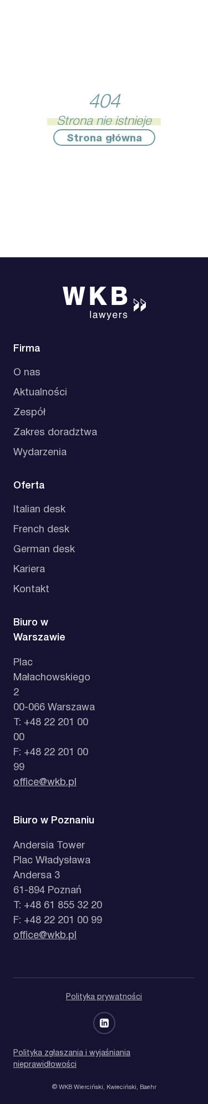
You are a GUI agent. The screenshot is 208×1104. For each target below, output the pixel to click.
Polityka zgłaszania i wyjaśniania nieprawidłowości (71, 1059)
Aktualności (40, 393)
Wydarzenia (40, 452)
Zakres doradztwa (55, 432)
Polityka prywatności (104, 997)
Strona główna (104, 138)
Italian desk (39, 510)
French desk (41, 530)
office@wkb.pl (45, 782)
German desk (44, 549)
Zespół (29, 413)
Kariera (29, 569)
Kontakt (31, 589)
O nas (26, 373)
